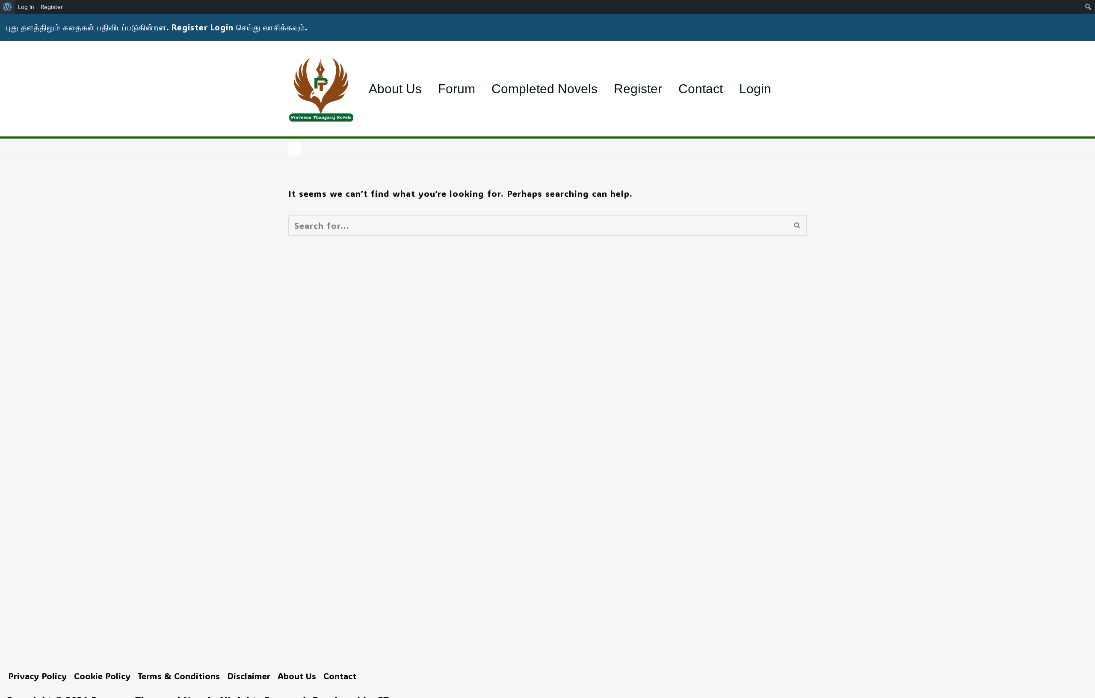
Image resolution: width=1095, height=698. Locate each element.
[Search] (797, 225)
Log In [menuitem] (26, 6)
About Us (395, 89)
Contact (700, 89)
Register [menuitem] (52, 6)
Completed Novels (544, 89)
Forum (456, 89)
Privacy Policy (37, 675)
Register (638, 89)
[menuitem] (7, 7)
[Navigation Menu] (294, 149)
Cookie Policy (102, 675)
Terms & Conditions (179, 675)
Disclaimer (248, 675)
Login (755, 89)
